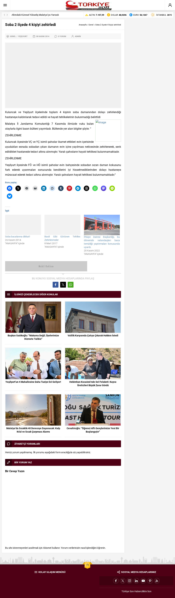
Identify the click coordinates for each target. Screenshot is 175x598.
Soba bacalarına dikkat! (17, 236)
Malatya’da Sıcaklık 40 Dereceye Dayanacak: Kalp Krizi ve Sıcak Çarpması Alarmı (33, 430)
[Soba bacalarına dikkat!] (23, 225)
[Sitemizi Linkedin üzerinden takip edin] (136, 580)
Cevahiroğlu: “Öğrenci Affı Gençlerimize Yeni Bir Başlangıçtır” (93, 430)
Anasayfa (83, 24)
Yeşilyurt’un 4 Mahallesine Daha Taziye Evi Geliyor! (33, 381)
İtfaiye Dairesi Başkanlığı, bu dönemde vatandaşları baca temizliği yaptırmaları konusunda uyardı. (102, 242)
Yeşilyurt (23, 36)
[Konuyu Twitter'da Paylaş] (63, 285)
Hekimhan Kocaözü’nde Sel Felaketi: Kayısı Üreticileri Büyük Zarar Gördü (92, 383)
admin (78, 36)
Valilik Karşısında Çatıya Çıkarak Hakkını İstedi (93, 335)
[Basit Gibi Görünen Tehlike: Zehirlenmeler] (62, 225)
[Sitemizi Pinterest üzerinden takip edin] (150, 580)
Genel (91, 24)
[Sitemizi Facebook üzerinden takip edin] (115, 580)
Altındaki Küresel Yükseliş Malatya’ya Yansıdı (35, 14)
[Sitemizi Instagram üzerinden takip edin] (129, 580)
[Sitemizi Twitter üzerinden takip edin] (122, 580)
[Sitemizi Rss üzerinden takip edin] (156, 580)
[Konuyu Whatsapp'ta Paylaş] (70, 285)
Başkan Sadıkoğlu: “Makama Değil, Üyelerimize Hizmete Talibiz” (33, 337)
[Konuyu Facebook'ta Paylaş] (55, 285)
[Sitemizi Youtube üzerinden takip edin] (143, 580)
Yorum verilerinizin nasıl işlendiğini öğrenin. (83, 547)
